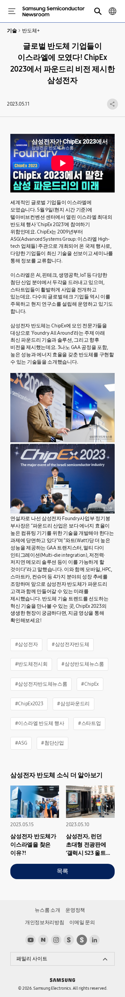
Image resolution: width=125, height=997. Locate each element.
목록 (62, 871)
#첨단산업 (52, 743)
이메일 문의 (82, 922)
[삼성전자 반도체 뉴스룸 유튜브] (30, 940)
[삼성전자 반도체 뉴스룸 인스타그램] (56, 940)
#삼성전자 (26, 644)
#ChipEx (90, 684)
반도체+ (30, 31)
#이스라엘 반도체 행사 (39, 723)
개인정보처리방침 (44, 922)
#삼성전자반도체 (70, 644)
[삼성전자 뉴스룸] (69, 940)
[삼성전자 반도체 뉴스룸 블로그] (43, 940)
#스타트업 (89, 723)
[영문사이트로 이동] (112, 11)
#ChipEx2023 (29, 704)
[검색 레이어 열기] (97, 11)
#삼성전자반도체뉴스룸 (41, 684)
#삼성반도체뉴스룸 (82, 664)
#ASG (21, 743)
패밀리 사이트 (31, 959)
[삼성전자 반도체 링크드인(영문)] (94, 940)
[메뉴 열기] (11, 11)
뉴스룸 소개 (47, 910)
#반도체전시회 (31, 664)
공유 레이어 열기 (112, 104)
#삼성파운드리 (73, 704)
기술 (12, 31)
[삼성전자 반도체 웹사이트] (82, 940)
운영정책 (75, 910)
